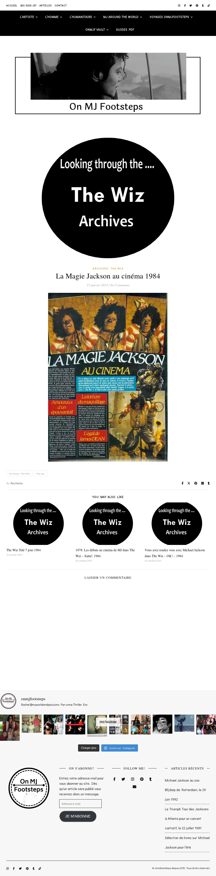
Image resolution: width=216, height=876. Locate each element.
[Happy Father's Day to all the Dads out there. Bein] (206, 724)
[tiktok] (209, 5)
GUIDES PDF (125, 29)
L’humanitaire (81, 17)
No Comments (120, 285)
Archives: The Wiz (108, 268)
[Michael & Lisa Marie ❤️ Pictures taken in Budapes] (53, 724)
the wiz (40, 473)
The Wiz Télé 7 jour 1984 (23, 550)
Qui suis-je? (28, 5)
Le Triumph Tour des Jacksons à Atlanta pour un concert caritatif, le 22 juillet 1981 (187, 818)
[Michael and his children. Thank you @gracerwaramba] (10, 728)
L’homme (52, 17)
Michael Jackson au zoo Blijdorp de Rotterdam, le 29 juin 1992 (185, 789)
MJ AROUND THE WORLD (121, 17)
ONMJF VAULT (95, 29)
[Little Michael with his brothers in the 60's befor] (31, 724)
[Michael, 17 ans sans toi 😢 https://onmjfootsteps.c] (162, 724)
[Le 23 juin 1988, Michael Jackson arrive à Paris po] (184, 723)
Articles (45, 5)
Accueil (11, 5)
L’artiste (27, 17)
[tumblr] (203, 5)
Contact (61, 5)
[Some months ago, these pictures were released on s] (75, 724)
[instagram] (179, 5)
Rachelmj (16, 483)
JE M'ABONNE (77, 816)
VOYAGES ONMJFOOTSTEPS (169, 17)
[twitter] (191, 5)
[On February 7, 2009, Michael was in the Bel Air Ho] (140, 724)
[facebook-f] (185, 5)
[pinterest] (197, 5)
